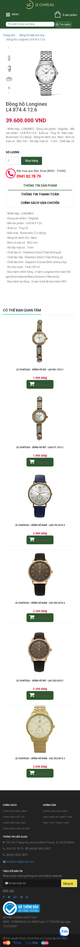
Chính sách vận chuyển (16, 828)
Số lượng (12, 152)
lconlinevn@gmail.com (20, 861)
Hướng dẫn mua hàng (55, 811)
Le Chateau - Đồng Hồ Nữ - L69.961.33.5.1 (40, 369)
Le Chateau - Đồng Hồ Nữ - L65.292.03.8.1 (40, 680)
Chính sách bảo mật (14, 823)
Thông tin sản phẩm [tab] (40, 185)
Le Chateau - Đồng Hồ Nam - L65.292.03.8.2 (40, 603)
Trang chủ (9, 35)
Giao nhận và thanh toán (57, 817)
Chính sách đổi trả (13, 817)
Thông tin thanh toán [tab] (40, 194)
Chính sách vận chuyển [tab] (40, 203)
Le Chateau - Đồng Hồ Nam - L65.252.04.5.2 (40, 758)
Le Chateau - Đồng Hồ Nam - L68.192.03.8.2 (40, 525)
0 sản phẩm (70, 15)
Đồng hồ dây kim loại (31, 35)
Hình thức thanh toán (56, 823)
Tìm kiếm (64, 24)
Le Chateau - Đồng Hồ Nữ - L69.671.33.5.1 (40, 447)
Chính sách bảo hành (15, 811)
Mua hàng (31, 161)
